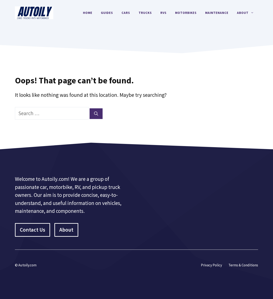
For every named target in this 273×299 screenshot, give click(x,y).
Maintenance (216, 13)
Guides (107, 13)
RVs (163, 13)
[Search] (96, 113)
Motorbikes (186, 13)
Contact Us (32, 229)
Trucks (145, 13)
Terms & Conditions (243, 265)
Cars (126, 13)
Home (87, 13)
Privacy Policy (211, 265)
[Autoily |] (34, 12)
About (242, 13)
